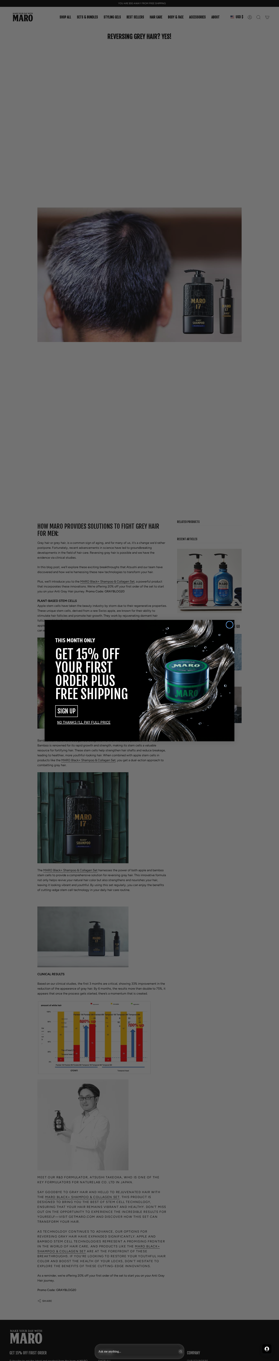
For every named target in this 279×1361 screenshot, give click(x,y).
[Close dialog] (229, 624)
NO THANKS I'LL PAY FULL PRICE (83, 722)
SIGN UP (67, 711)
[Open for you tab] (266, 1348)
